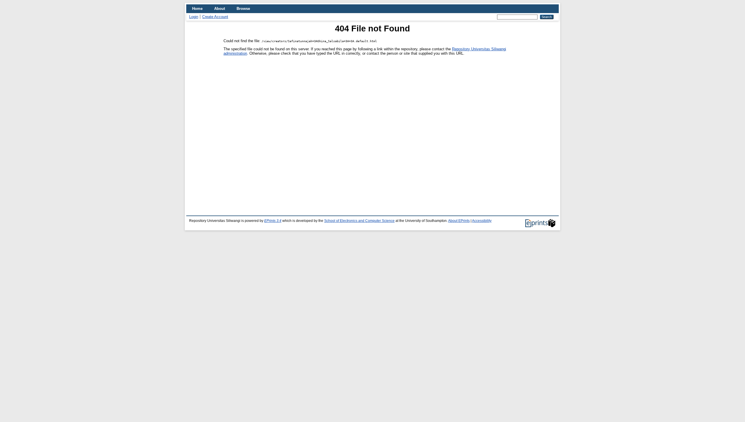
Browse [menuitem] (243, 8)
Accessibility (482, 220)
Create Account (215, 17)
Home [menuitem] (197, 8)
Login (193, 17)
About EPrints (459, 220)
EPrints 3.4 (272, 220)
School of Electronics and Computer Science (359, 220)
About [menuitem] (219, 8)
